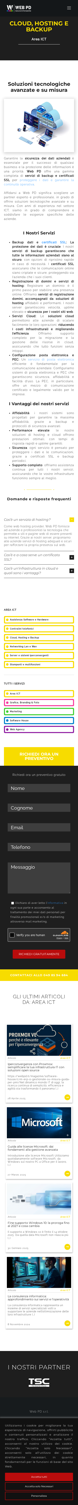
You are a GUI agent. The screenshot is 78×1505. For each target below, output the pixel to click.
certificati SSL (54, 242)
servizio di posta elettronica (51, 359)
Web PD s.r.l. (39, 1411)
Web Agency (17, 729)
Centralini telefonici (22, 629)
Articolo (12, 1058)
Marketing (16, 711)
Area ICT (39, 39)
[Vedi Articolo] (39, 1063)
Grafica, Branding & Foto (24, 702)
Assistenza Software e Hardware (29, 620)
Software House (19, 720)
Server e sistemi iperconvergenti (29, 655)
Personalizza (39, 1495)
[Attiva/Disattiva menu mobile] (69, 8)
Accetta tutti (39, 1476)
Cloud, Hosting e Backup (24, 638)
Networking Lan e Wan (23, 646)
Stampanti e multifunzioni (25, 664)
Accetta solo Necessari (39, 1486)
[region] (39, 1461)
